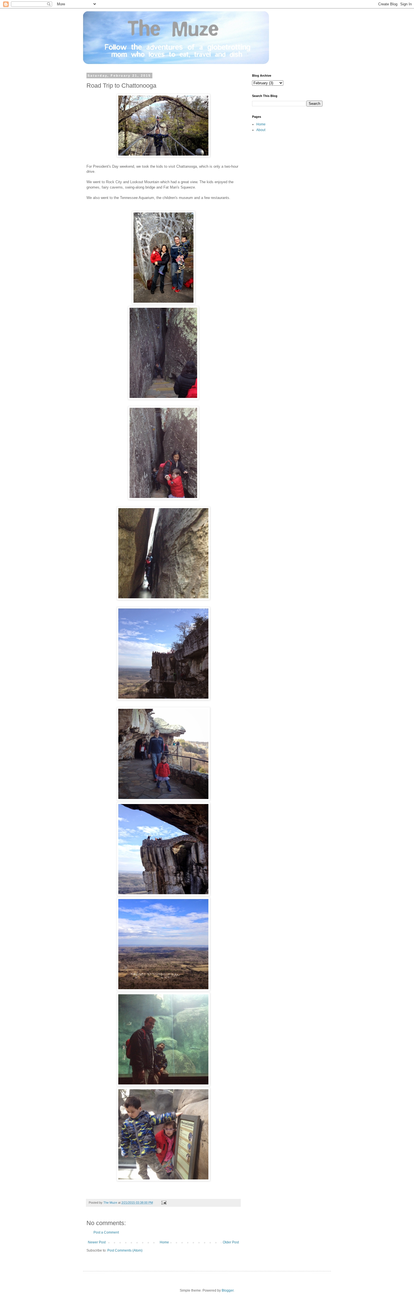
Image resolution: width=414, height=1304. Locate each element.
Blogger (227, 1290)
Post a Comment (106, 1232)
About (260, 130)
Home (164, 1242)
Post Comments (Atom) (125, 1250)
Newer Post (97, 1242)
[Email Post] (163, 1202)
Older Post (231, 1242)
